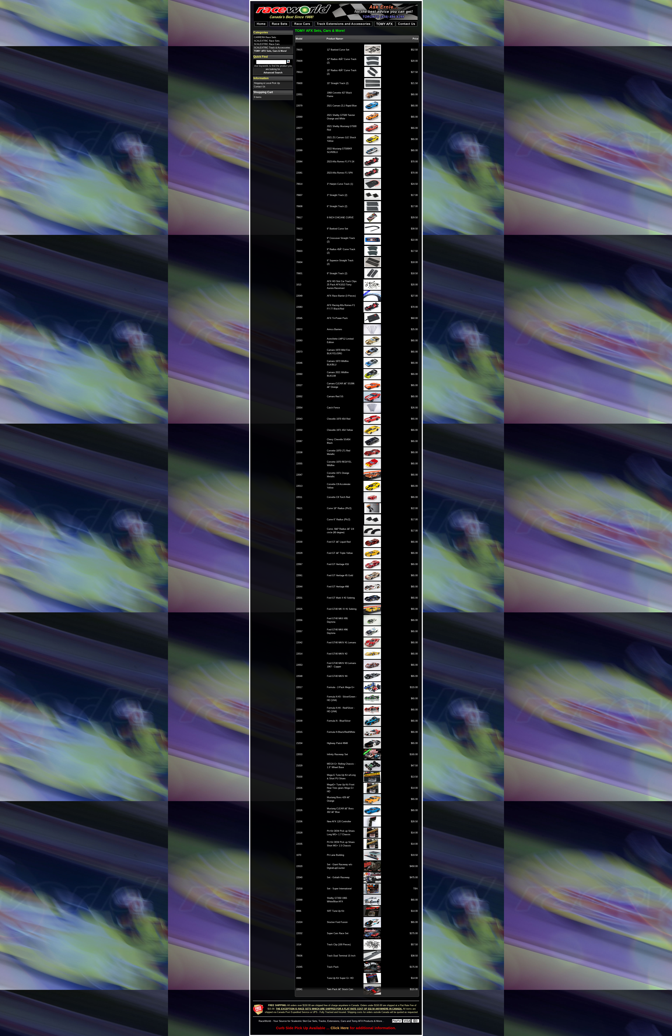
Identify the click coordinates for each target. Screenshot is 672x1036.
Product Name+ (335, 38)
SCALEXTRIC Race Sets (267, 40)
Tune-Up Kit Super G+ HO (340, 978)
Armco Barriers (334, 329)
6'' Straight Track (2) (337, 206)
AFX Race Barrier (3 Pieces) (341, 295)
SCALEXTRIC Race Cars (267, 44)
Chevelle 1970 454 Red (338, 419)
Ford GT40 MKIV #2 (337, 653)
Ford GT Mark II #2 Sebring (341, 597)
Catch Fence (333, 407)
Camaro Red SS (335, 396)
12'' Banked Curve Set (338, 49)
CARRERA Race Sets (265, 37)
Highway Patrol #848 (337, 743)
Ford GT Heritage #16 (338, 564)
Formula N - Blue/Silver (339, 721)
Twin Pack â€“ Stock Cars (340, 989)
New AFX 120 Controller (339, 821)
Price (415, 38)
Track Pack (333, 967)
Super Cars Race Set (337, 933)
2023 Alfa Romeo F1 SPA (340, 172)
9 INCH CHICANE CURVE (340, 217)
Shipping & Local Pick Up (267, 83)
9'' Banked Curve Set (337, 228)
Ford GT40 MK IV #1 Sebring (341, 609)
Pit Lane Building (335, 855)
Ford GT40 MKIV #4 (337, 676)
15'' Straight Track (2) (337, 83)
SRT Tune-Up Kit (335, 911)
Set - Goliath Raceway (338, 877)
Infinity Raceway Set (337, 754)
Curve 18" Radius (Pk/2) (339, 508)
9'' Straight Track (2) (337, 273)
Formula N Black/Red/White (341, 732)
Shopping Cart (263, 92)
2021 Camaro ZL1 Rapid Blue (342, 105)
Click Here (340, 1028)
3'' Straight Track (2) (337, 195)
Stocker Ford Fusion (337, 922)
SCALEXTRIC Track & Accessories (272, 47)
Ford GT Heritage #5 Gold (340, 575)
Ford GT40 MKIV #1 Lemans (341, 642)
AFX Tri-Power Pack (337, 318)
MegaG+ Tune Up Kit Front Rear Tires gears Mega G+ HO (340, 788)
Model (299, 38)
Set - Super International (339, 888)
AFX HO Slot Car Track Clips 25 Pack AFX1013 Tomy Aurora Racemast (342, 284)
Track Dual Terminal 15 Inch (341, 955)
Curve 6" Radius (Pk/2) (338, 519)
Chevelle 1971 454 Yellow (340, 430)
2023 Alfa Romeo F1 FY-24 (340, 161)
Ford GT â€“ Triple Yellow (340, 553)
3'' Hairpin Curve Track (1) (340, 184)
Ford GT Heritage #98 (338, 586)
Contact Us (259, 86)
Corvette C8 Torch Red (338, 497)
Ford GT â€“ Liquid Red (339, 542)
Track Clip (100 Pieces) (339, 944)
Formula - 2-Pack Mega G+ (341, 687)
